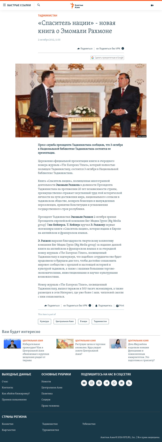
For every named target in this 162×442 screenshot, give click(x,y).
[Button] (84, 49)
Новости (46, 381)
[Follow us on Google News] (121, 383)
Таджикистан (47, 15)
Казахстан (7, 424)
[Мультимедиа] (152, 5)
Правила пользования (14, 399)
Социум (45, 399)
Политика (47, 393)
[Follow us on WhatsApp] (114, 383)
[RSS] (129, 383)
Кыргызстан (9, 430)
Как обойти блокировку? (16, 393)
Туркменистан (50, 430)
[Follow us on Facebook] (99, 383)
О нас (5, 381)
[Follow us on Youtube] (84, 383)
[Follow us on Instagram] (91, 383)
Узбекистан (89, 424)
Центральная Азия (33, 341)
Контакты (7, 387)
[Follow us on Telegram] (106, 383)
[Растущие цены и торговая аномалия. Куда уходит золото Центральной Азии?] (65, 343)
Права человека (50, 405)
